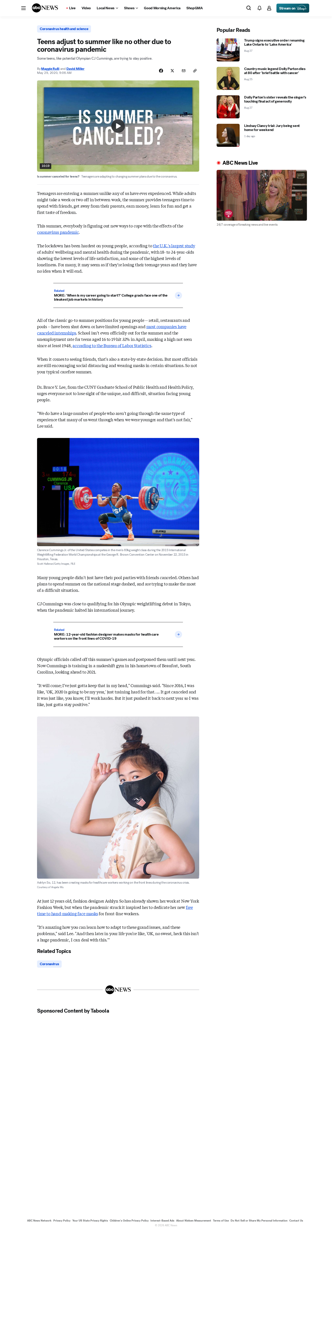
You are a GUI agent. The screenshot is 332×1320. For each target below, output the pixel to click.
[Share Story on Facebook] (161, 70)
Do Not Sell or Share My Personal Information (259, 1220)
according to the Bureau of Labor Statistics (111, 345)
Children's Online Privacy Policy (129, 1220)
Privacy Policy (61, 1220)
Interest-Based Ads (162, 1220)
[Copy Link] (195, 70)
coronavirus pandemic (58, 232)
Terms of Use (221, 1220)
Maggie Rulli (50, 68)
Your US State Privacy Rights (90, 1220)
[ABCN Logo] (45, 8)
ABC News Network (39, 1220)
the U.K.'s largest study (174, 245)
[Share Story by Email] (183, 70)
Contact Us (296, 1220)
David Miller (75, 68)
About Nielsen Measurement (193, 1220)
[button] (23, 8)
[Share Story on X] (172, 70)
